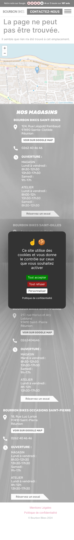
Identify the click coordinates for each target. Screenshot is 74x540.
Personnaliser (37, 291)
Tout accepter (37, 277)
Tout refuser (37, 284)
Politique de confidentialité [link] (37, 298)
